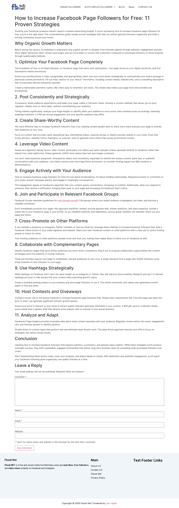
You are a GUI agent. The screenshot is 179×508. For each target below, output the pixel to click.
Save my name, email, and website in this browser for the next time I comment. (56, 442)
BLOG (122, 7)
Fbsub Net (11, 459)
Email (18, 421)
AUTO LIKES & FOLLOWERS (98, 7)
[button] (100, 7)
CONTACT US (145, 7)
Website (19, 431)
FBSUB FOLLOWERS (70, 7)
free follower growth (68, 200)
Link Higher (111, 503)
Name (18, 410)
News (131, 7)
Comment (20, 377)
